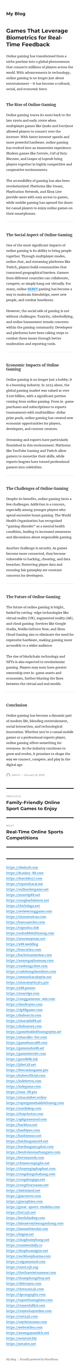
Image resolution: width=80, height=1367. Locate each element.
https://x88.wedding (22, 944)
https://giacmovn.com (23, 1196)
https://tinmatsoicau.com (26, 917)
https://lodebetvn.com (23, 1081)
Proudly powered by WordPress (39, 1359)
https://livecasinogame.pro (27, 1070)
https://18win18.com (22, 867)
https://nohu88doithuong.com (30, 933)
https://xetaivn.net (21, 1344)
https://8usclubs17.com (24, 878)
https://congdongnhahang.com (30, 1174)
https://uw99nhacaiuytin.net (29, 977)
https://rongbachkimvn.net (27, 900)
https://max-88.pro (21, 1092)
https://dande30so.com (24, 1004)
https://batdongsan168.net (27, 1141)
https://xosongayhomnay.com (30, 960)
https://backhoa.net (21, 1125)
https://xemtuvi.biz (21, 1338)
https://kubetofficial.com (25, 1075)
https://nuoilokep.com (23, 1108)
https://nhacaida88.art (24, 1021)
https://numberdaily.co (24, 1245)
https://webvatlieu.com (24, 1327)
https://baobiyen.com (23, 1130)
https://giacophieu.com (24, 1201)
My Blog (15, 13)
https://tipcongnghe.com (26, 1294)
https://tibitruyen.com (23, 1283)
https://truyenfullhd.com (25, 1305)
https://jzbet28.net (21, 1064)
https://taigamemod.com (25, 1262)
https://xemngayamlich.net (27, 1333)
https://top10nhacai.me (24, 884)
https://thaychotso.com (24, 1114)
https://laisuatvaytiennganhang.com (34, 1223)
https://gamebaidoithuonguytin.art (33, 1032)
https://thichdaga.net (23, 906)
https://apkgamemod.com (26, 1119)
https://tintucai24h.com (25, 1289)
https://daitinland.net (23, 1190)
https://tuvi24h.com (22, 1316)
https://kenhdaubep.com (25, 1218)
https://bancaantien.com (25, 922)
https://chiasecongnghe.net (28, 1163)
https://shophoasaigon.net (27, 1251)
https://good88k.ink (22, 1059)
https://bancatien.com (23, 949)
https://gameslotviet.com (26, 1054)
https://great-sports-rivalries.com (33, 1207)
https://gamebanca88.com (26, 1043)
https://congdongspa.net (25, 1179)
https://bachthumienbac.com (29, 955)
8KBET (32, 289)
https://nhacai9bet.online (26, 1097)
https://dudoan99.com (24, 1026)
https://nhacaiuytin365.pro (27, 982)
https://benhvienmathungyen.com (33, 1152)
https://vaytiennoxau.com (26, 1322)
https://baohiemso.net (24, 1136)
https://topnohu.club (22, 928)
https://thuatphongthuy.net (28, 1278)
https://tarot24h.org (22, 1267)
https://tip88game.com (24, 1010)
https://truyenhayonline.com (29, 1311)
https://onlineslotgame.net (27, 889)
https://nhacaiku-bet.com (26, 1037)
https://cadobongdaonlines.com (31, 971)
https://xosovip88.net (23, 895)
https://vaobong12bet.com (27, 966)
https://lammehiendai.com (27, 1229)
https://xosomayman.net (25, 939)
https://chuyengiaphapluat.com (31, 1168)
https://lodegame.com (23, 1086)
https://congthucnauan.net (27, 1185)
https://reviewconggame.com (29, 911)
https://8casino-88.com (24, 873)
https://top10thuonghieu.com (29, 1300)
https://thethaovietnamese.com (31, 1273)
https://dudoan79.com (23, 1015)
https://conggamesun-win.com (30, 999)
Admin (16, 774)
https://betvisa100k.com (25, 1158)
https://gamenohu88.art (25, 1048)
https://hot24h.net (21, 1212)
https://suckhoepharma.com (28, 1256)
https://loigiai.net (20, 1234)
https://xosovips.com (22, 993)
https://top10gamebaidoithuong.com (35, 1103)
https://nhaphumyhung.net (28, 1240)
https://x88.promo (20, 988)
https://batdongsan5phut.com (30, 1147)
